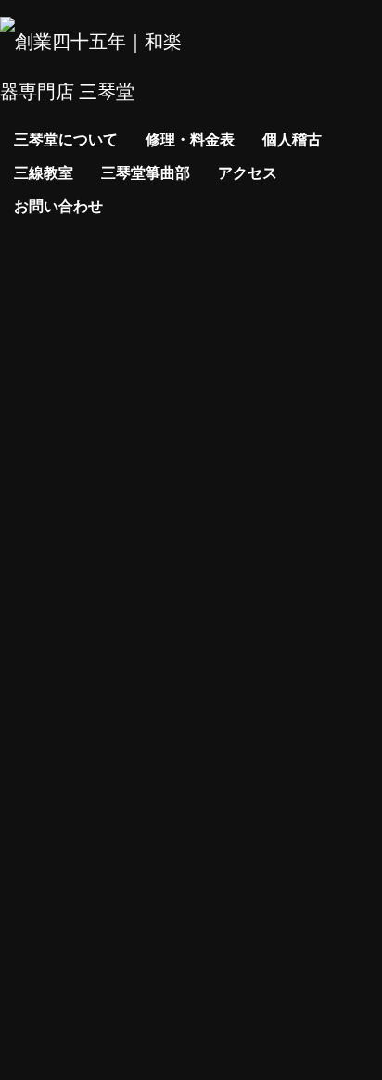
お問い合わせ (58, 205)
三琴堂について (66, 138)
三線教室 (43, 172)
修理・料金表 (190, 138)
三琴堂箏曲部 (145, 172)
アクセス (247, 172)
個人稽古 (292, 138)
